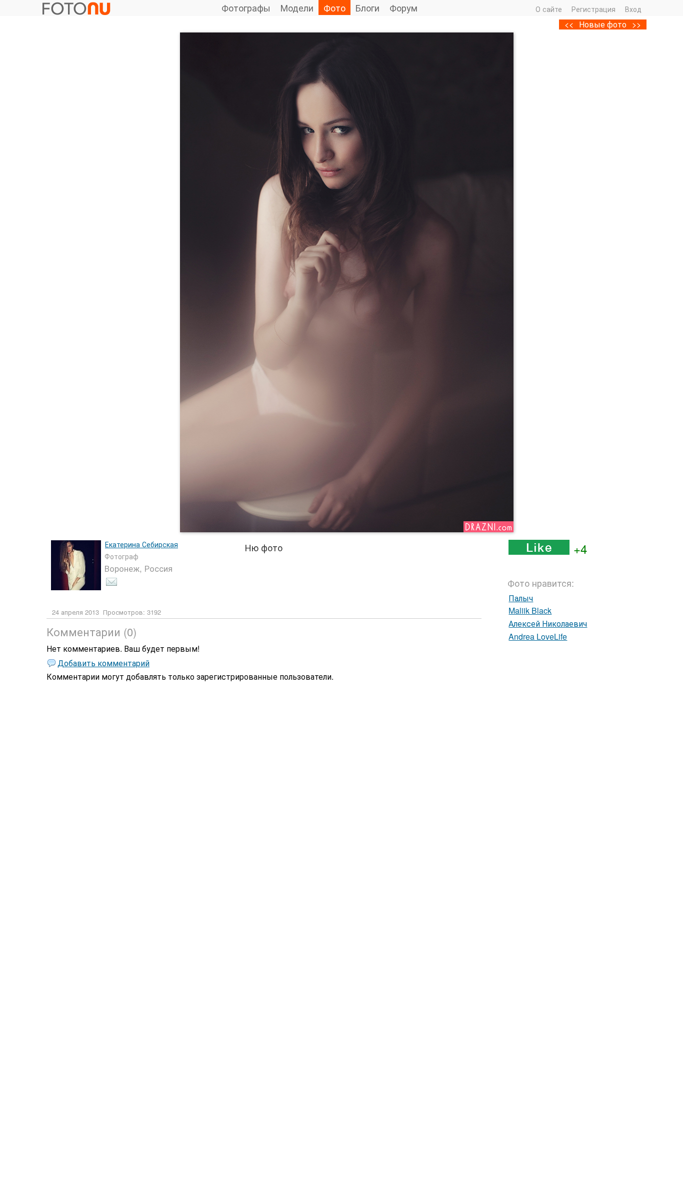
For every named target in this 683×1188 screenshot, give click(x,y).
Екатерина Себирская (141, 544)
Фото (335, 7)
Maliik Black (530, 610)
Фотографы (246, 7)
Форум (404, 7)
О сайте (549, 9)
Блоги (368, 7)
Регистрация (594, 9)
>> (636, 24)
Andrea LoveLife (537, 636)
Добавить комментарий (104, 663)
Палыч (520, 598)
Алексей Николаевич (547, 623)
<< (569, 24)
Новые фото (602, 24)
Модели (297, 7)
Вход (633, 9)
